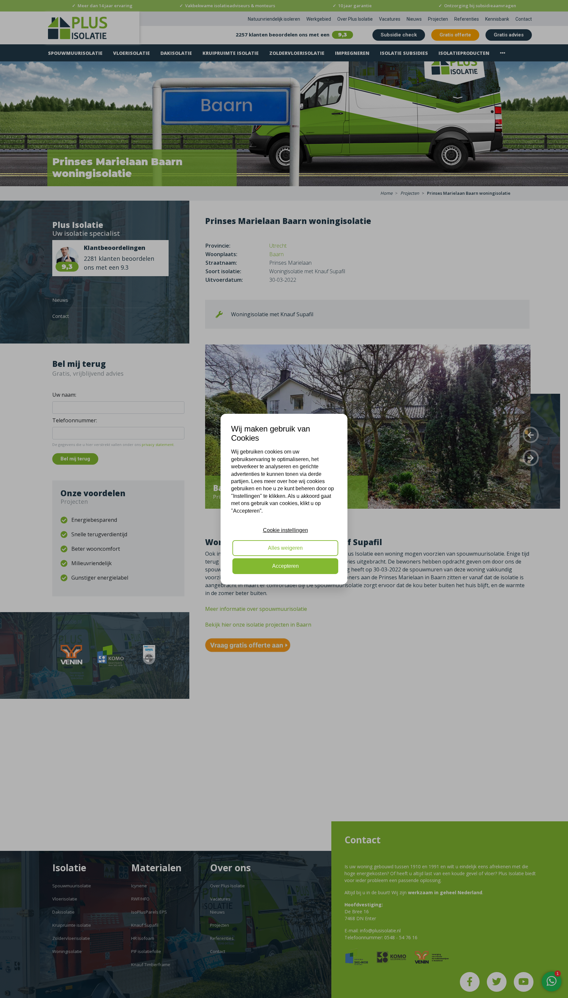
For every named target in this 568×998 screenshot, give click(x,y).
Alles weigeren (285, 548)
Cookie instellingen (285, 530)
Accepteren (285, 566)
